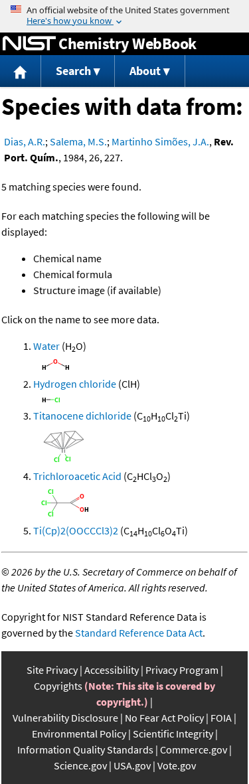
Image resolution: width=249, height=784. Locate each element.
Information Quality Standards (85, 749)
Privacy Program (181, 669)
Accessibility (111, 669)
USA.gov (132, 765)
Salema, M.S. (78, 141)
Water (46, 346)
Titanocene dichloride (82, 415)
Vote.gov (176, 765)
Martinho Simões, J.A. (160, 141)
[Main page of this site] (20, 71)
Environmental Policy (79, 733)
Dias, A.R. (24, 141)
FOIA (221, 717)
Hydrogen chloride (74, 383)
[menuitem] (20, 71)
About (145, 70)
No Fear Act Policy (164, 717)
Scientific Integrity (173, 733)
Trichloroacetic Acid (77, 476)
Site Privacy (52, 669)
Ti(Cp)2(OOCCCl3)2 (75, 530)
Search (73, 70)
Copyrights (58, 685)
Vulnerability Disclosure (65, 717)
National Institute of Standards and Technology (29, 43)
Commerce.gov (193, 749)
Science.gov (80, 765)
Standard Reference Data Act (139, 632)
